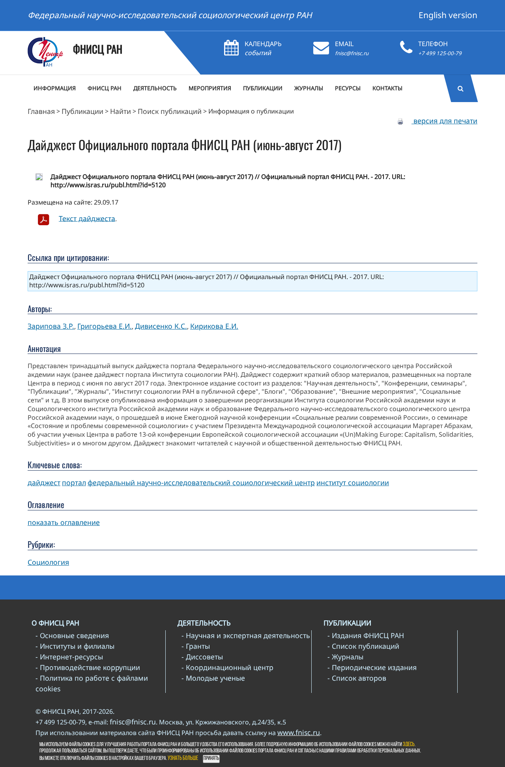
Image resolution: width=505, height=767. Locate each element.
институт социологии (352, 482)
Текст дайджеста (87, 218)
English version (448, 14)
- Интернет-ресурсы (69, 656)
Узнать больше (183, 758)
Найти (120, 111)
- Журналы (345, 656)
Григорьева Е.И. (104, 326)
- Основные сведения (72, 635)
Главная (41, 111)
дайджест (44, 482)
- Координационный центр (227, 667)
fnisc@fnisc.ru (351, 53)
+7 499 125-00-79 (440, 53)
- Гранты (195, 646)
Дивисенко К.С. (161, 326)
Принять (211, 758)
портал (74, 482)
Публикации (82, 111)
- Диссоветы (202, 656)
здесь (409, 745)
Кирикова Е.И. (214, 326)
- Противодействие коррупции (88, 667)
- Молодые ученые (213, 678)
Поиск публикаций (170, 111)
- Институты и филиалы (75, 646)
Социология (48, 562)
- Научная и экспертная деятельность (245, 635)
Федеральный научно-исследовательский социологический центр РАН (170, 14)
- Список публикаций (363, 646)
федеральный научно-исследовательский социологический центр (201, 482)
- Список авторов (356, 678)
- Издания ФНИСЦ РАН (365, 635)
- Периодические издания (372, 667)
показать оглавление (64, 522)
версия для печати (444, 120)
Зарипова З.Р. (51, 326)
